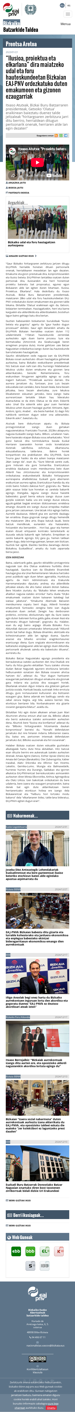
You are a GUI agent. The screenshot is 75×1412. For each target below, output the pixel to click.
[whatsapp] (60, 136)
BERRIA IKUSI (18, 860)
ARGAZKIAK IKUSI (26, 233)
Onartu (51, 1407)
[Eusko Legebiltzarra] (44, 1251)
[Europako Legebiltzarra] (44, 1266)
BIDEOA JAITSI (15, 187)
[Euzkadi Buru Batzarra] (16, 1251)
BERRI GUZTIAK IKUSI (20, 1200)
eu (62, 5)
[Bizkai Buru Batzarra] (30, 1251)
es (69, 5)
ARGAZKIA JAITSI (17, 182)
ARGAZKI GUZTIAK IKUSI (22, 255)
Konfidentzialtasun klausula (37, 1370)
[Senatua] (30, 1266)
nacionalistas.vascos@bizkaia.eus (45, 1345)
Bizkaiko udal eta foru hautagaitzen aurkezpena (31, 243)
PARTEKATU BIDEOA (18, 192)
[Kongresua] (59, 1251)
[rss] (56, 136)
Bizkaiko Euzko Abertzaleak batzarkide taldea (38, 1312)
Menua (66, 24)
